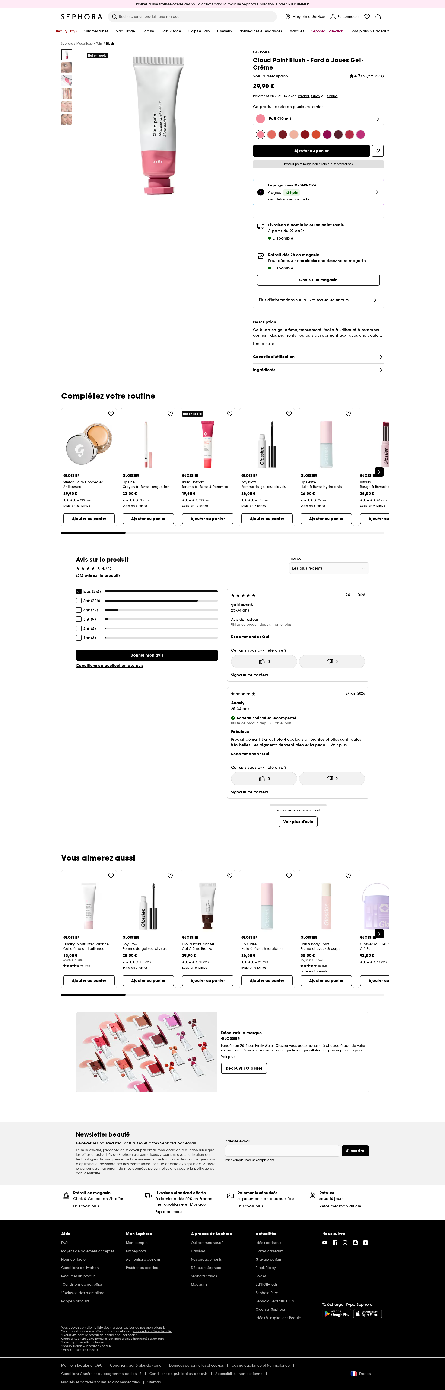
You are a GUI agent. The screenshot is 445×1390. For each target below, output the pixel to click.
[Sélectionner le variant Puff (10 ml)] (260, 134)
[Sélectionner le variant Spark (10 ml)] (305, 134)
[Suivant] (379, 472)
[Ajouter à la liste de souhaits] (111, 414)
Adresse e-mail (237, 1141)
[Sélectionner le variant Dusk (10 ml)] (294, 134)
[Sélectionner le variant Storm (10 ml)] (282, 134)
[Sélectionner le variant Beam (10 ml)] (271, 134)
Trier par (296, 558)
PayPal (303, 96)
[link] (147, 655)
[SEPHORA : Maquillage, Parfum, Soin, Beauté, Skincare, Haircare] (81, 16)
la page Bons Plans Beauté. (152, 1331)
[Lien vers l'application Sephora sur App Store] (367, 1313)
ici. (165, 1327)
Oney (315, 96)
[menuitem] (304, 16)
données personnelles (151, 1168)
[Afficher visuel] (66, 54)
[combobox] (329, 568)
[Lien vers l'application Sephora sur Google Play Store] (336, 1313)
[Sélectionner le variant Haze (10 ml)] (327, 134)
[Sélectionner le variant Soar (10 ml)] (349, 134)
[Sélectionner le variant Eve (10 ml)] (338, 134)
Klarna (332, 96)
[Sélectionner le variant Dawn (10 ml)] (316, 134)
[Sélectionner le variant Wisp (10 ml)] (360, 134)
